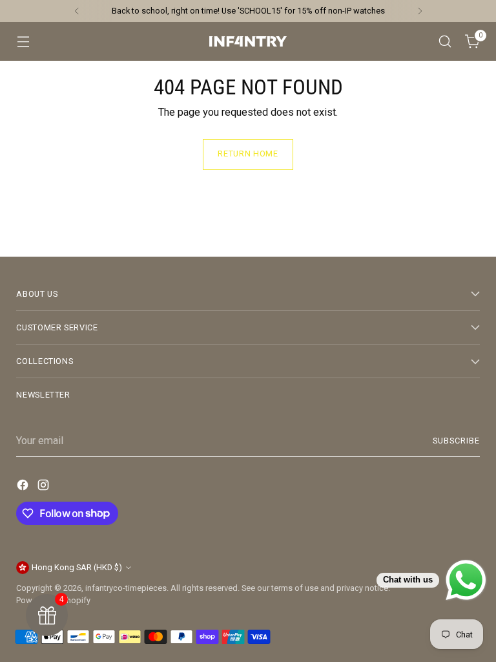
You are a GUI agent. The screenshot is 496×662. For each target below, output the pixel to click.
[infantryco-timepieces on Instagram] (44, 487)
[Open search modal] (445, 41)
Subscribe (456, 440)
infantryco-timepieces (126, 588)
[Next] (420, 11)
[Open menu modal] (23, 41)
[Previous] (77, 11)
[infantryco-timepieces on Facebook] (24, 487)
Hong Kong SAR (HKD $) (77, 567)
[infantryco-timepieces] (248, 41)
